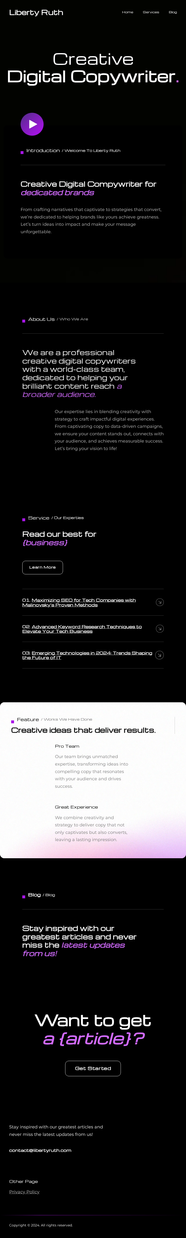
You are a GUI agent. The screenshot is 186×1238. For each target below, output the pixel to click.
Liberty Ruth (36, 12)
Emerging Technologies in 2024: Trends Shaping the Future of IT (87, 655)
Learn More (42, 567)
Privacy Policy (24, 1192)
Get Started (93, 1068)
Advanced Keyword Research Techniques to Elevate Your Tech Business (82, 629)
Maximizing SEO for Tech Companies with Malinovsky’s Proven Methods (79, 602)
